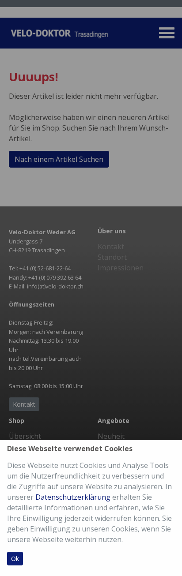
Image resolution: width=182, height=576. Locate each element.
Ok (15, 558)
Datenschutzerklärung (72, 497)
